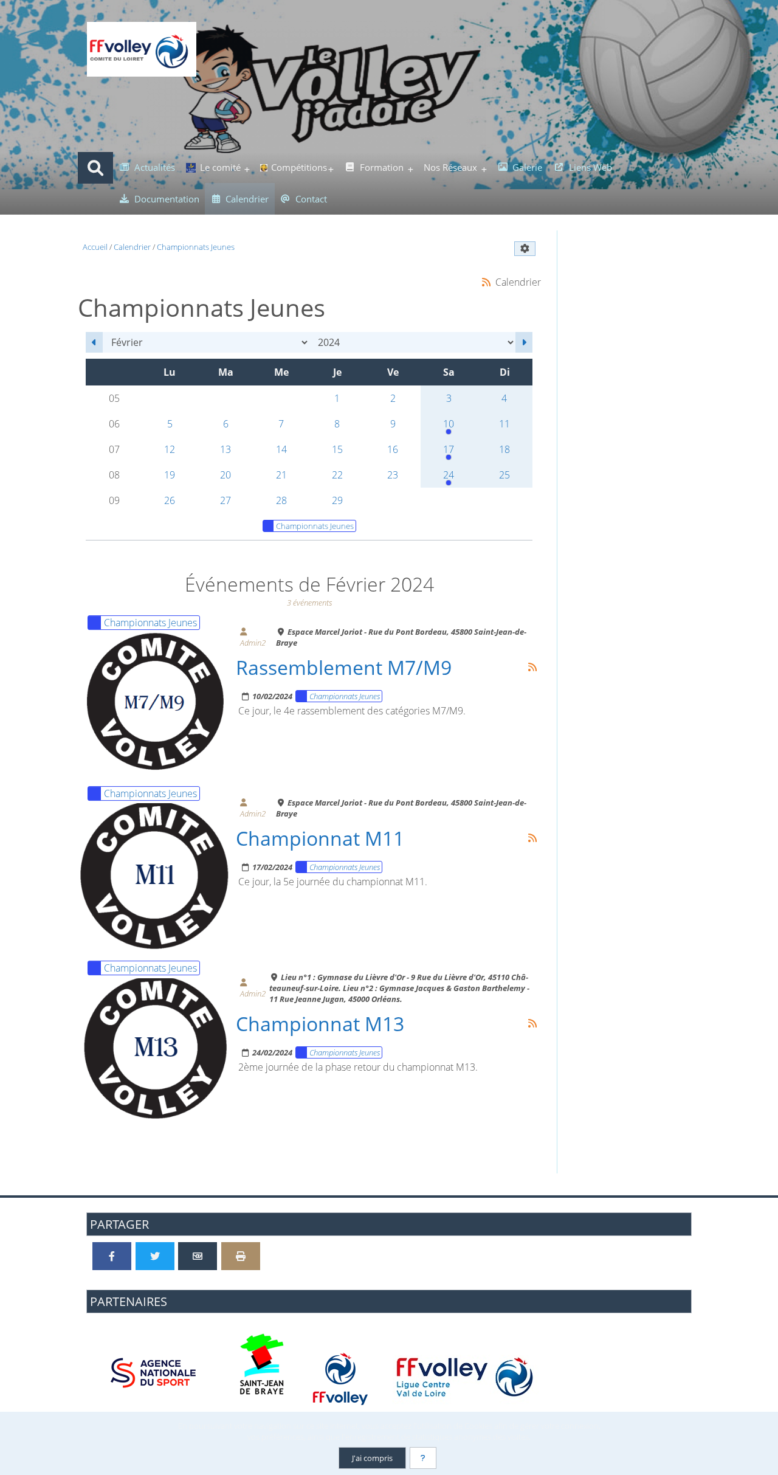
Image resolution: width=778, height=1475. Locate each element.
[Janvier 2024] (94, 342)
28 (281, 500)
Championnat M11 (320, 837)
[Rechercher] (95, 168)
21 (281, 475)
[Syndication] (486, 282)
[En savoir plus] (423, 1458)
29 (337, 500)
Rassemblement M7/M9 (344, 667)
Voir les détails (160, 701)
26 (169, 500)
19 (169, 475)
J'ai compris (372, 1458)
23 (392, 475)
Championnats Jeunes (315, 525)
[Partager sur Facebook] (111, 1256)
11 (504, 423)
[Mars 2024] (523, 342)
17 (448, 449)
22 (337, 475)
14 (281, 449)
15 (337, 449)
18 (504, 449)
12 (169, 449)
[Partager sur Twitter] (155, 1256)
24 (448, 475)
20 (225, 475)
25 (504, 475)
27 (225, 500)
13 (225, 449)
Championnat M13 (320, 1023)
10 (448, 423)
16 (392, 449)
